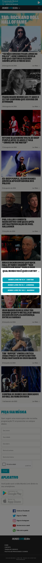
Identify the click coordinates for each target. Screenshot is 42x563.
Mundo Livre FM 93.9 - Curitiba (21, 280)
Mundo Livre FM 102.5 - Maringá (21, 290)
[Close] (38, 271)
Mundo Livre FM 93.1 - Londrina (21, 285)
